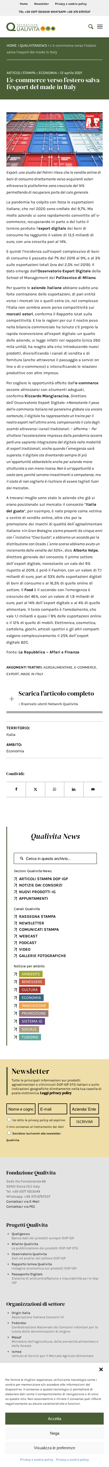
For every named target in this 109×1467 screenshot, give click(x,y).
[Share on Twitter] (35, 789)
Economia (48, 73)
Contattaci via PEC (20, 1206)
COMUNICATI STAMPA (39, 929)
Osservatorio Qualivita (29, 1254)
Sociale (29, 1029)
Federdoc (19, 1323)
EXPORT (12, 674)
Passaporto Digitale (27, 1274)
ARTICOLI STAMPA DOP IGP (43, 878)
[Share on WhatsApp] (54, 789)
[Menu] (100, 26)
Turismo (30, 1037)
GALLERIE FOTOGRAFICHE (42, 955)
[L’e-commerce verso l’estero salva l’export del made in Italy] (54, 139)
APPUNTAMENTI (33, 898)
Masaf (16, 1337)
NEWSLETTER (31, 923)
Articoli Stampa (21, 73)
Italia (10, 734)
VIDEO (24, 949)
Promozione (34, 1013)
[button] (101, 1369)
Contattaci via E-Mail (23, 1201)
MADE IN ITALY (32, 674)
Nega (54, 1433)
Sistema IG (32, 1021)
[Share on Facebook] (16, 789)
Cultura (30, 989)
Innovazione (34, 1005)
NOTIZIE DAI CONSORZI (40, 885)
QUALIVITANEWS (33, 45)
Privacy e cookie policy (36, 1459)
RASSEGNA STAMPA (37, 916)
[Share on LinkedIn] (73, 789)
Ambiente (31, 974)
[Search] (88, 26)
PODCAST (28, 942)
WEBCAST (28, 936)
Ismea (16, 1352)
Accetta (54, 1418)
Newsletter (41, 4)
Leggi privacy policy (56, 1093)
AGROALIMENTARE (57, 667)
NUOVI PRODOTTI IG (37, 891)
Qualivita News (55, 836)
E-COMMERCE (85, 667)
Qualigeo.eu (21, 1234)
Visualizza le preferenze (54, 1448)
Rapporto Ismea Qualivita (32, 1264)
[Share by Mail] (93, 789)
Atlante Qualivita (25, 1244)
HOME (12, 45)
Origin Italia (21, 1313)
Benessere (32, 981)
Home (24, 4)
